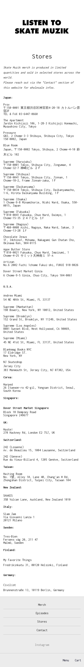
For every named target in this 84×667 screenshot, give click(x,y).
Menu (66, 660)
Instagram (42, 644)
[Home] (42, 27)
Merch (42, 604)
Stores (42, 621)
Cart (78, 660)
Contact (42, 630)
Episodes (42, 613)
